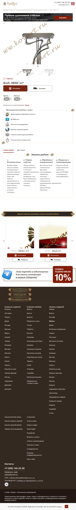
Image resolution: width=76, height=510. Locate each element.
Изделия (52, 405)
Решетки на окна (10, 369)
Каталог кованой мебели (13, 425)
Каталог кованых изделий (13, 421)
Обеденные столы (33, 321)
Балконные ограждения (57, 329)
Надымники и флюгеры (57, 389)
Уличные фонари (10, 373)
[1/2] (20, 234)
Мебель (52, 321)
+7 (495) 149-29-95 (62, 2)
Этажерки (30, 369)
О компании (31, 417)
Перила (7, 317)
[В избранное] (9, 259)
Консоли (30, 333)
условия (59, 506)
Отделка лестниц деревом (14, 429)
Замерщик (24, 260)
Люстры (7, 377)
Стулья (29, 325)
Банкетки (30, 345)
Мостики (7, 349)
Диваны (29, 309)
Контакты (9, 464)
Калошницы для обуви (34, 341)
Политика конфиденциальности (34, 454)
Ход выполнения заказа (13, 417)
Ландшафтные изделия (57, 397)
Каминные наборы (55, 401)
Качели (7, 361)
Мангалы (8, 353)
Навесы (7, 365)
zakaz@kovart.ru (64, 5)
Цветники (8, 389)
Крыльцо (8, 329)
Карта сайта (31, 459)
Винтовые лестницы (56, 341)
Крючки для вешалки (34, 377)
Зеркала (30, 361)
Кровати (30, 317)
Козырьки (8, 345)
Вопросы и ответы (33, 437)
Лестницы (8, 313)
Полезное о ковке (33, 445)
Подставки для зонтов (34, 357)
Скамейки (30, 373)
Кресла (29, 313)
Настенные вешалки (34, 353)
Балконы (8, 309)
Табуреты (30, 329)
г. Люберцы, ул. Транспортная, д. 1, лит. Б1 (29, 480)
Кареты (7, 357)
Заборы (7, 341)
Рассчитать (22, 255)
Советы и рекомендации (35, 441)
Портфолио (31, 433)
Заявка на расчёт (20, 294)
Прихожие (30, 337)
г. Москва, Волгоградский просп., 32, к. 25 (22, 477)
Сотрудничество (32, 449)
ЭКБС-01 (23, 251)
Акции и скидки (32, 425)
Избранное (9, 79)
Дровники (8, 385)
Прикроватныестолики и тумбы (32, 382)
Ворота (7, 333)
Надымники (9, 381)
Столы (51, 413)
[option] (21, 240)
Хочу (27, 105)
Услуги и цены (32, 421)
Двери (7, 321)
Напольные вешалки (34, 349)
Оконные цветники (55, 373)
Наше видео (31, 429)
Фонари (51, 377)
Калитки (7, 337)
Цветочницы (53, 393)
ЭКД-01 (56, 251)
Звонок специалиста (20, 290)
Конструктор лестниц (20, 299)
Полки (29, 365)
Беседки (7, 325)
